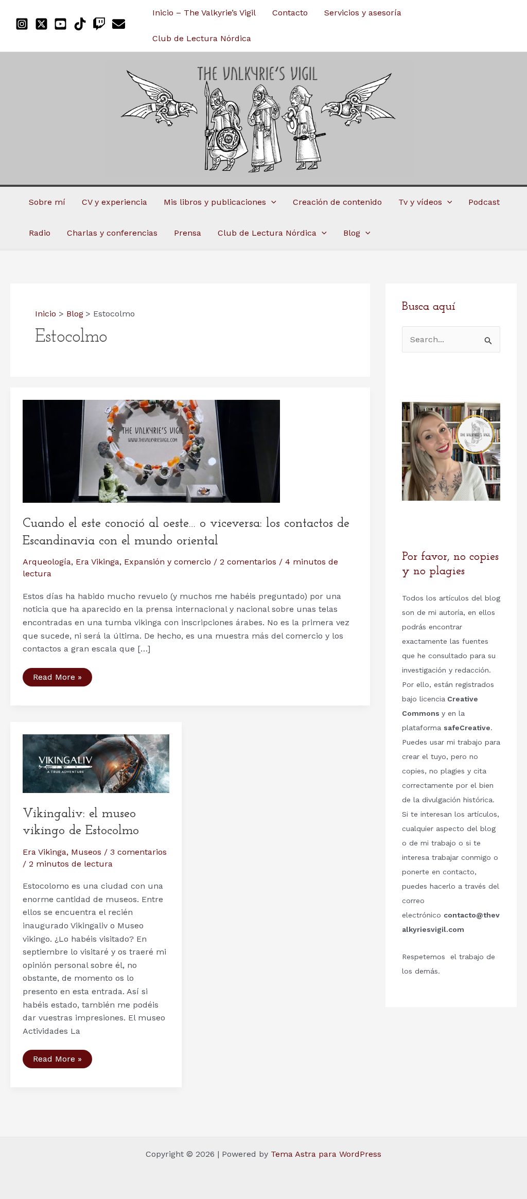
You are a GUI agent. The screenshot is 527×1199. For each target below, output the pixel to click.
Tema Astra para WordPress (326, 1154)
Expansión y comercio (167, 562)
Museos (86, 852)
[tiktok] (82, 23)
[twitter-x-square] (43, 23)
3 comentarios (138, 852)
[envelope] (120, 23)
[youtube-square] (62, 23)
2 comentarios (248, 562)
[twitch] (101, 23)
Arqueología (47, 562)
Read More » (58, 679)
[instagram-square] (23, 23)
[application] (271, 202)
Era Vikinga (97, 562)
